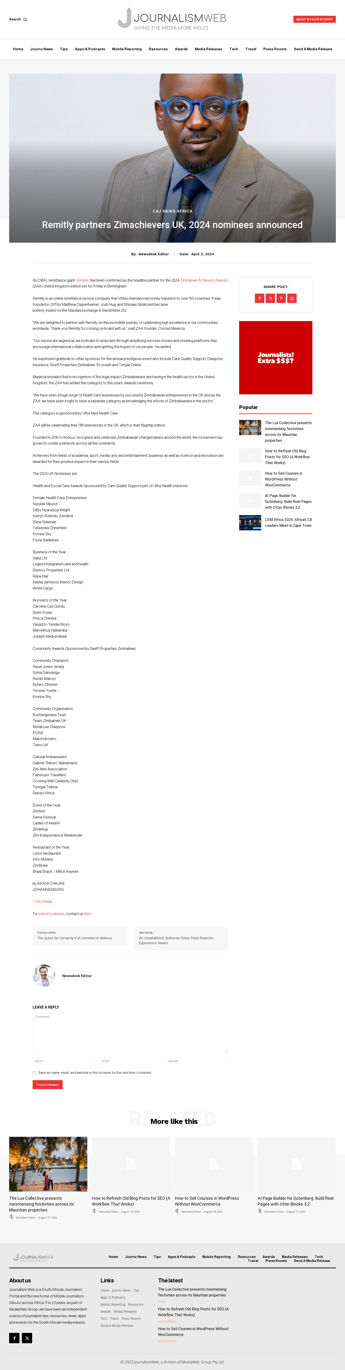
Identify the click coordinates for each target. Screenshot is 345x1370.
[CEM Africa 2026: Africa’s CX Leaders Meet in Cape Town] (250, 522)
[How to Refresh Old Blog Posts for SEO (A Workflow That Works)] (250, 455)
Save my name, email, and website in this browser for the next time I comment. (95, 1073)
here (87, 914)
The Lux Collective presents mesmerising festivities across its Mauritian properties (41, 1204)
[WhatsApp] (292, 298)
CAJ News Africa (172, 211)
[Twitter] (270, 298)
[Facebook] (259, 298)
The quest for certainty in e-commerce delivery (74, 938)
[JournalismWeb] (47, 1257)
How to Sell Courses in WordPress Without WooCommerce (283, 479)
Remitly (82, 280)
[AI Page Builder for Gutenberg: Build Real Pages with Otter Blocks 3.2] (250, 500)
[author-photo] (12, 1217)
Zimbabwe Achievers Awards (204, 280)
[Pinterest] (281, 298)
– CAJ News (42, 902)
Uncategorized (167, 1321)
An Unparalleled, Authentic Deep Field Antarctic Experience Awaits (176, 940)
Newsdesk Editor (154, 254)
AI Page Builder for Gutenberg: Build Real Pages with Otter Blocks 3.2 (288, 501)
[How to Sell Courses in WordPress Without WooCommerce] (250, 478)
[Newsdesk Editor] (44, 976)
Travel (162, 1301)
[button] (19, 19)
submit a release (51, 914)
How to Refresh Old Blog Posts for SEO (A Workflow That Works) (287, 457)
